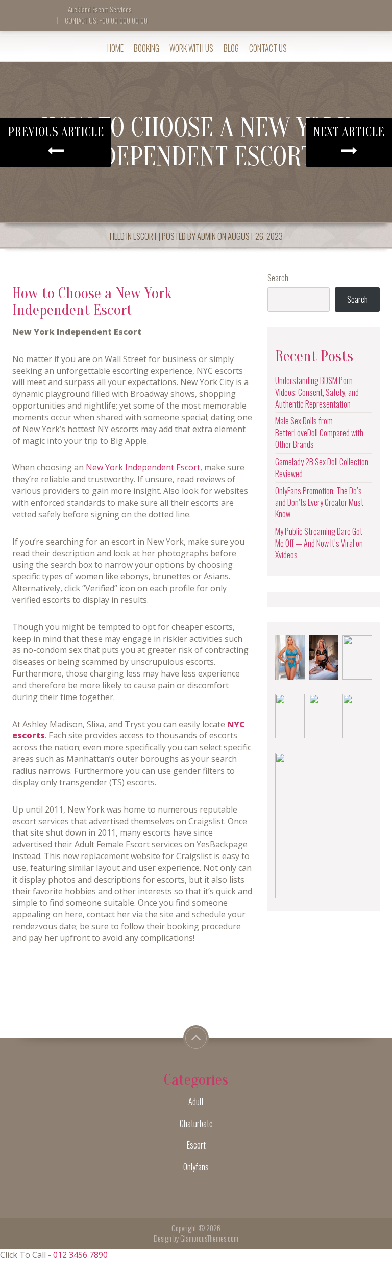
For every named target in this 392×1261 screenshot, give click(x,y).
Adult (196, 1101)
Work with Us (191, 48)
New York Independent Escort (143, 467)
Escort (145, 236)
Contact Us (268, 48)
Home (115, 48)
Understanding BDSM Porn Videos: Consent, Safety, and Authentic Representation (317, 392)
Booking (146, 48)
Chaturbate (196, 1123)
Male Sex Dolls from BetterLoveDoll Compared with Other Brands (319, 433)
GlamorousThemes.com (209, 1238)
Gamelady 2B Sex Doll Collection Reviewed (322, 468)
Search (277, 278)
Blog (231, 48)
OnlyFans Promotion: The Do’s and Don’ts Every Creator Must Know (319, 503)
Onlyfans (196, 1167)
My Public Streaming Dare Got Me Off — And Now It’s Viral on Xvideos (319, 543)
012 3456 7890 (80, 1254)
